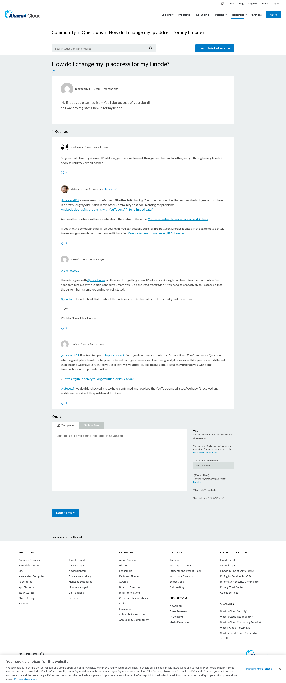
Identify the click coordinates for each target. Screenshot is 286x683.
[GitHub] (41, 654)
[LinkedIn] (34, 654)
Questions (92, 32)
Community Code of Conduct (67, 536)
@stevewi (67, 388)
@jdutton (67, 299)
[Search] (150, 48)
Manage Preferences (259, 668)
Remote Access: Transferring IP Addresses (156, 233)
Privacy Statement (25, 678)
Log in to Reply (65, 512)
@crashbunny (96, 280)
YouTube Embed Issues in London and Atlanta (178, 219)
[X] (20, 654)
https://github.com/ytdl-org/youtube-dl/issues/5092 (100, 379)
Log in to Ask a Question (215, 48)
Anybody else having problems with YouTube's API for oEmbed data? (107, 209)
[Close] (279, 669)
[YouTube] (27, 654)
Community (64, 32)
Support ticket (114, 355)
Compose (67, 425)
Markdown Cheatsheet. (205, 452)
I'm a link (197, 482)
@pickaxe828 (70, 200)
